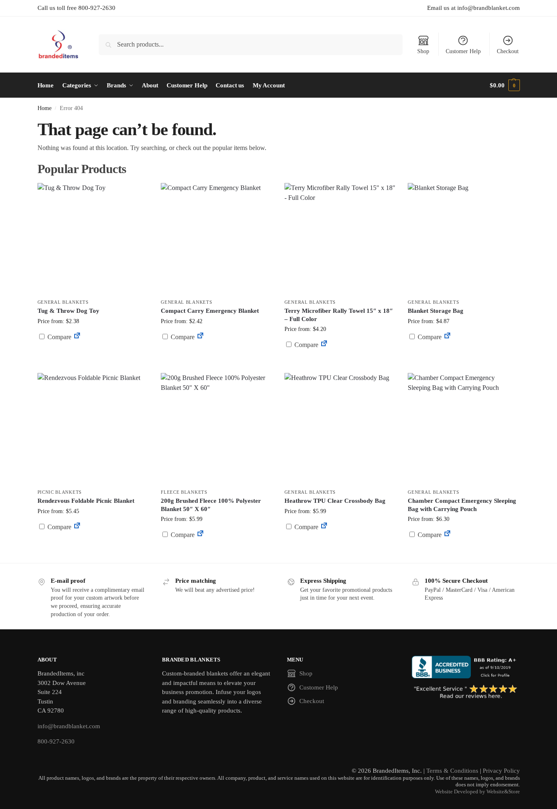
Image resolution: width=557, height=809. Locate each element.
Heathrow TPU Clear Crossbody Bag (334, 500)
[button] (504, 85)
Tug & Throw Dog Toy (68, 310)
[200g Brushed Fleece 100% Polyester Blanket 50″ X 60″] (216, 428)
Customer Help (463, 51)
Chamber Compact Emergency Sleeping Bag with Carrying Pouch (462, 504)
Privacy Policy (501, 770)
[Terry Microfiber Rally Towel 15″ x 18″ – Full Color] (340, 238)
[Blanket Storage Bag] (463, 238)
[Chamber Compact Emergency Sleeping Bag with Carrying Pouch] (463, 428)
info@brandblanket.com (69, 726)
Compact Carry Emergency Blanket (210, 310)
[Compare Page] (77, 336)
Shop (423, 51)
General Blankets (63, 302)
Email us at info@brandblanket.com (473, 8)
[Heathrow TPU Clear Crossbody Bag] (340, 428)
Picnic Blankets (60, 492)
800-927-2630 (56, 741)
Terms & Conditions (452, 770)
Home (45, 108)
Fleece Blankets (184, 492)
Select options (216, 357)
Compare (58, 336)
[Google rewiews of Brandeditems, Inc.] (465, 692)
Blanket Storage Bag (435, 310)
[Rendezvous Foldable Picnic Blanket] (93, 428)
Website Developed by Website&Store (477, 792)
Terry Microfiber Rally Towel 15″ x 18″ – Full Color (338, 314)
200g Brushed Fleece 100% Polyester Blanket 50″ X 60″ (211, 504)
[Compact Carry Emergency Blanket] (216, 238)
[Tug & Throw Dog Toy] (93, 238)
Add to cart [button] (92, 352)
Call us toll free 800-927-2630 (76, 8)
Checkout (508, 51)
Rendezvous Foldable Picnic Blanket (86, 500)
